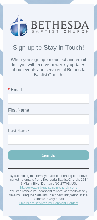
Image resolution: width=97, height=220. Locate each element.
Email (15, 89)
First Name (18, 110)
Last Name (18, 131)
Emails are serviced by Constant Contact (48, 203)
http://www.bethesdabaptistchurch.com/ (48, 187)
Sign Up (48, 155)
